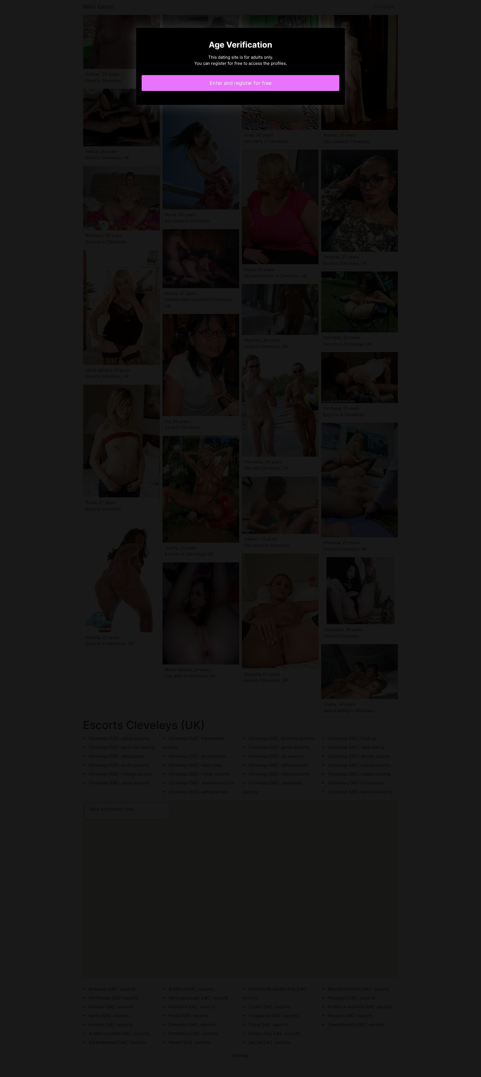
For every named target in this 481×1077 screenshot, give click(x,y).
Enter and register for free (240, 83)
